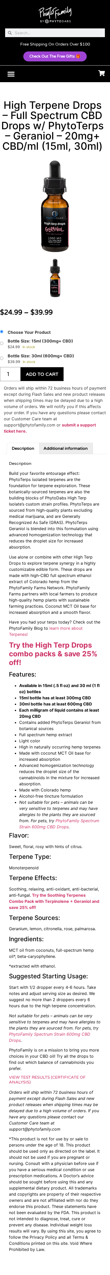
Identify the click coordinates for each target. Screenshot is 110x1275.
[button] (11, 74)
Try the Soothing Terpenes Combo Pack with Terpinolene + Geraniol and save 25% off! (54, 901)
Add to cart (42, 374)
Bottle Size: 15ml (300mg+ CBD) (40, 341)
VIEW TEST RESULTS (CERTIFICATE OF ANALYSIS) (47, 1080)
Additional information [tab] (65, 448)
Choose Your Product (29, 332)
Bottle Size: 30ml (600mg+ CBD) (41, 356)
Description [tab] (23, 448)
